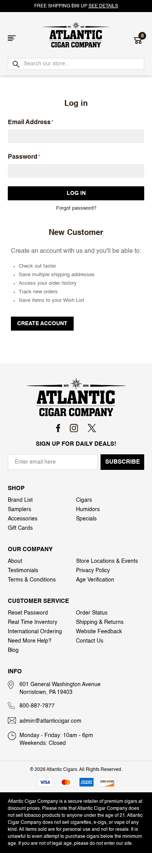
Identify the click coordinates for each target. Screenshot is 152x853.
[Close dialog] (3, 382)
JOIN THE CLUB (114, 467)
